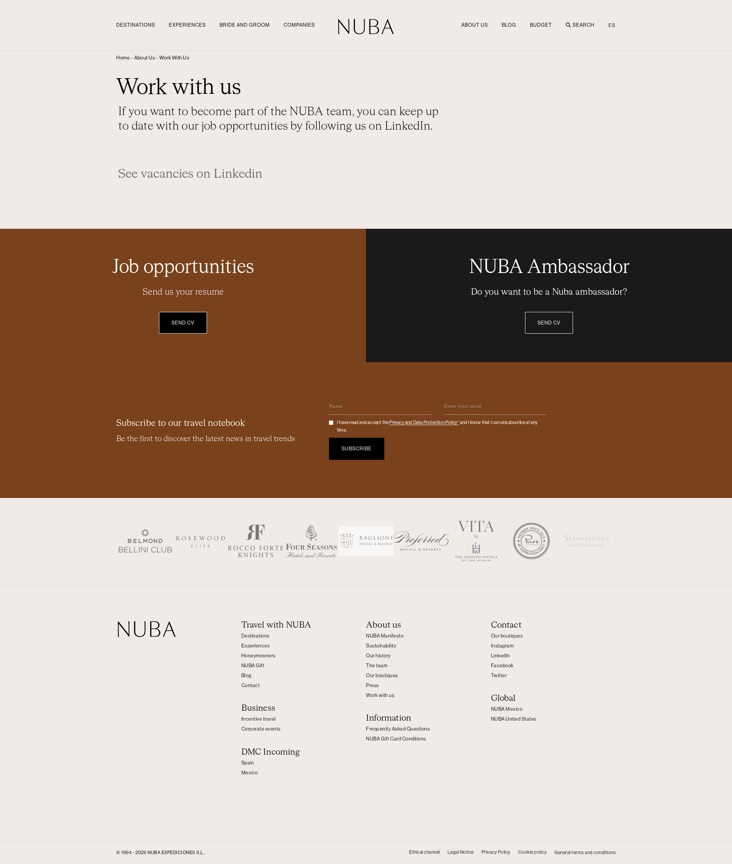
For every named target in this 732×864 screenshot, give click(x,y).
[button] (174, 58)
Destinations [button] (135, 24)
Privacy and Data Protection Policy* (424, 422)
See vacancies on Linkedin (190, 174)
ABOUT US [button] (474, 24)
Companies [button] (299, 24)
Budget (541, 24)
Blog (509, 24)
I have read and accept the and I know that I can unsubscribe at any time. (437, 426)
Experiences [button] (187, 24)
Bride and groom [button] (245, 24)
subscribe (357, 448)
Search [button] (583, 24)
